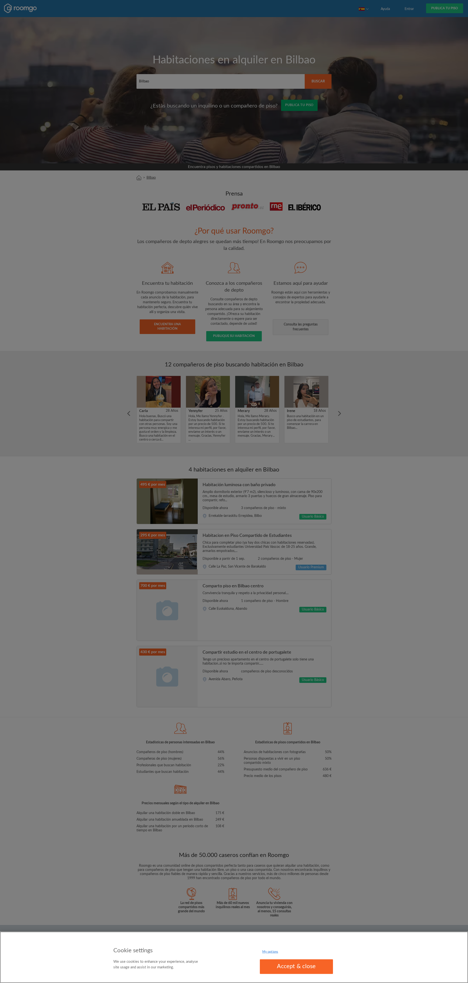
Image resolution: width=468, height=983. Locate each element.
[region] (234, 957)
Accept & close (296, 966)
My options (270, 952)
